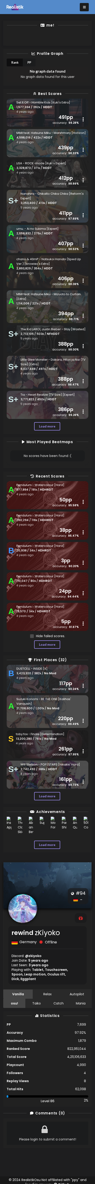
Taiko (36, 1003)
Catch (58, 1003)
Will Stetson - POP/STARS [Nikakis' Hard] (50, 764)
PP (29, 62)
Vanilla (18, 994)
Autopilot (77, 994)
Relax (47, 994)
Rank (14, 62)
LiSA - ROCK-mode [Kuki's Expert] (41, 163)
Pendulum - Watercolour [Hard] (40, 485)
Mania (81, 1003)
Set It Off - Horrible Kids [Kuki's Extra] (43, 102)
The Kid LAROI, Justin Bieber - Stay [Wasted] (53, 329)
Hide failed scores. (50, 636)
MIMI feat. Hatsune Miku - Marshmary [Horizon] (51, 133)
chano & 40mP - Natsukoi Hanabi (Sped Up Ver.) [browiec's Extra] (48, 261)
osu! (14, 1003)
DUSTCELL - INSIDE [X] (32, 668)
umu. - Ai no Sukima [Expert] (37, 229)
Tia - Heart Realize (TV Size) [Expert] (48, 394)
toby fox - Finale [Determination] (40, 734)
